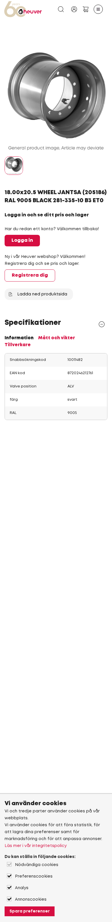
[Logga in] (74, 9)
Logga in (22, 240)
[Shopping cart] (85, 9)
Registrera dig (30, 275)
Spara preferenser (29, 911)
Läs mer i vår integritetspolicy (36, 846)
